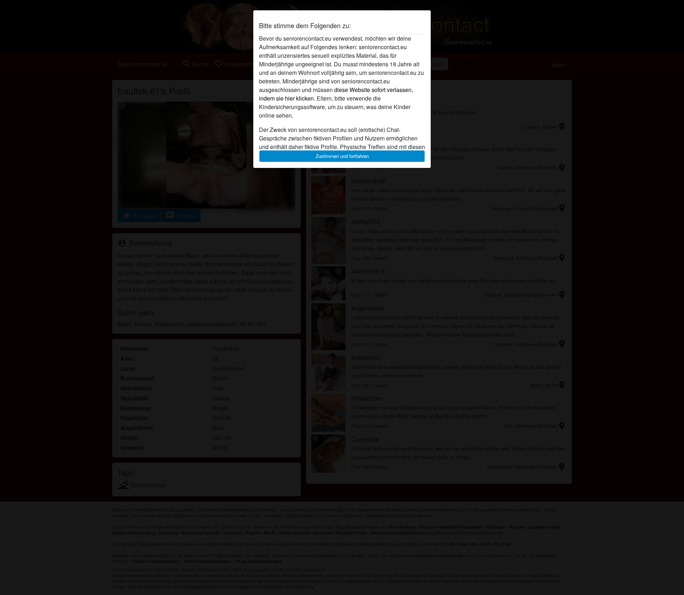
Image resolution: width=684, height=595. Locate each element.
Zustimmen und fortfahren (342, 156)
